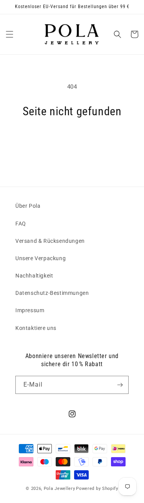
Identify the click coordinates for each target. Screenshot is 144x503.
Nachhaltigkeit (34, 276)
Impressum (29, 310)
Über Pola (27, 206)
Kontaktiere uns (35, 328)
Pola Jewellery (59, 488)
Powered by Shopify (97, 488)
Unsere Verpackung (40, 258)
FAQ (20, 223)
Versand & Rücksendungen (50, 241)
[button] (9, 34)
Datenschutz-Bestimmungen (52, 293)
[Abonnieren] (119, 385)
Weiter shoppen (72, 139)
